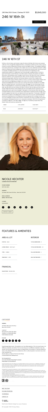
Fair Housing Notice (6, 358)
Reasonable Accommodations (9, 361)
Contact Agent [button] (7, 211)
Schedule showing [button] (39, 22)
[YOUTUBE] (26, 207)
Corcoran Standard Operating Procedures (11, 359)
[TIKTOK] (20, 207)
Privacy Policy (15, 407)
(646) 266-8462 (12, 333)
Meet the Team (6, 388)
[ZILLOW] (32, 207)
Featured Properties (7, 391)
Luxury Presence (22, 404)
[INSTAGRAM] (9, 207)
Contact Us (5, 396)
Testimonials (5, 394)
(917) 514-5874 (5, 187)
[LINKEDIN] (15, 207)
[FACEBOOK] (3, 207)
